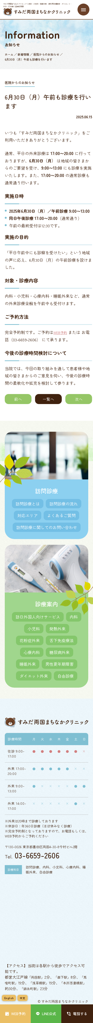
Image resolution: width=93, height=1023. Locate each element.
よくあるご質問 (61, 515)
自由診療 (65, 676)
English (9, 998)
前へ (18, 399)
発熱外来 (57, 629)
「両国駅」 (36, 977)
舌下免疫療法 (61, 640)
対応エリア (27, 515)
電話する (80, 1013)
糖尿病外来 (59, 652)
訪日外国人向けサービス (38, 617)
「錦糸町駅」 (30, 988)
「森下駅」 (62, 977)
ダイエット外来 (34, 676)
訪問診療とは (28, 504)
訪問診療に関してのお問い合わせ (46, 527)
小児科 (34, 629)
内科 (74, 617)
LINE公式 (49, 1013)
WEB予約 (60, 332)
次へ (79, 399)
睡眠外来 (28, 664)
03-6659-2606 (37, 855)
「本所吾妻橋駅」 (73, 983)
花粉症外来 (30, 640)
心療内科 (32, 652)
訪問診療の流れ (63, 504)
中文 (22, 998)
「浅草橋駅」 (39, 983)
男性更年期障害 (59, 664)
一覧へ (48, 399)
